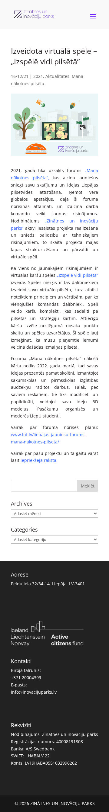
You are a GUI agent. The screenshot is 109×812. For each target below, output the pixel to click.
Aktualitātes (57, 76)
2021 (38, 76)
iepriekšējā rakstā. (39, 460)
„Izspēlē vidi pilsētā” (77, 275)
